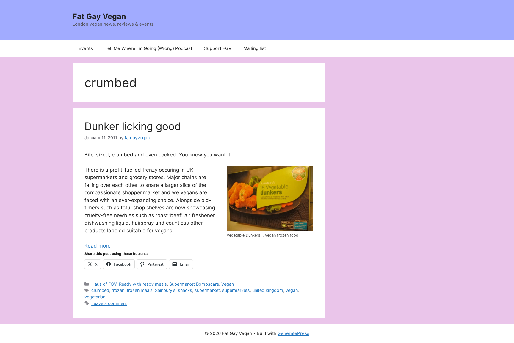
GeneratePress (293, 333)
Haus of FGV (104, 283)
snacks (185, 290)
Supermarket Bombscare (194, 283)
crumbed (100, 290)
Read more (97, 246)
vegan (292, 290)
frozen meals (140, 290)
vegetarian (94, 296)
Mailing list (254, 48)
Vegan (227, 283)
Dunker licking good (132, 126)
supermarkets (236, 290)
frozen (118, 290)
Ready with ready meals (143, 283)
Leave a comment (109, 303)
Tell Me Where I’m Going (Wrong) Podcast (148, 48)
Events (86, 48)
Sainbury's (165, 290)
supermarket (207, 290)
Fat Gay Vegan (99, 16)
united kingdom (267, 290)
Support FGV (217, 48)
